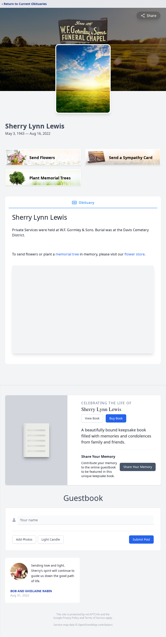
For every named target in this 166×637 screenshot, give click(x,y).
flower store (134, 254)
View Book (92, 418)
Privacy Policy (71, 618)
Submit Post (141, 539)
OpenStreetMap (87, 625)
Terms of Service (95, 618)
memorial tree (67, 254)
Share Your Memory (137, 467)
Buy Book (116, 418)
